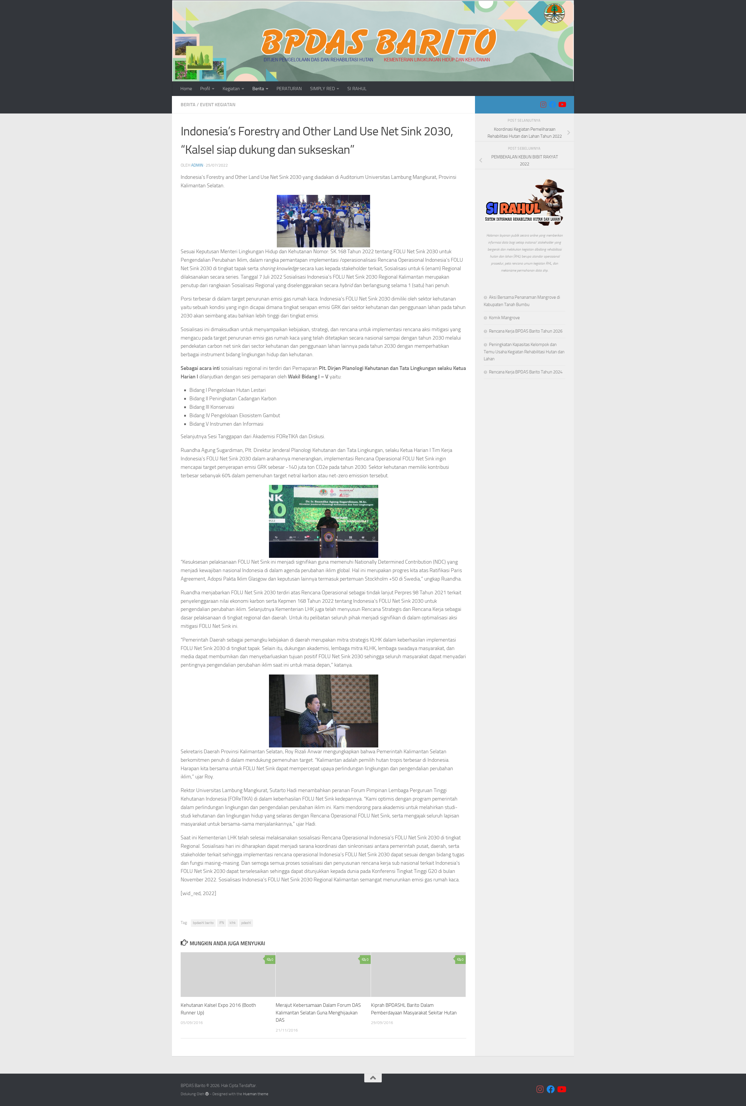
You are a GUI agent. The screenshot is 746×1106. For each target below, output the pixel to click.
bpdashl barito (203, 923)
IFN (221, 923)
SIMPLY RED (322, 88)
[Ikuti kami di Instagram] (543, 104)
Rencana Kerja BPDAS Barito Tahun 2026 (525, 331)
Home (186, 88)
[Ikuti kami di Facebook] (552, 104)
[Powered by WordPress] (207, 1094)
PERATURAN (289, 88)
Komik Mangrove (504, 317)
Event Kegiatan (217, 104)
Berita (258, 88)
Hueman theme (255, 1094)
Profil (205, 88)
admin (197, 165)
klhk (233, 923)
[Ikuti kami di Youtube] (561, 104)
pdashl (246, 923)
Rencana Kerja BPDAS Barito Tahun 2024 (525, 372)
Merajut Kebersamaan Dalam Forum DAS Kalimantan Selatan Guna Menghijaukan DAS (318, 1012)
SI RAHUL (357, 88)
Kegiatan (231, 88)
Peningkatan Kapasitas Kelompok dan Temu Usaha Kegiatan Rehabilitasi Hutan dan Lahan (524, 351)
